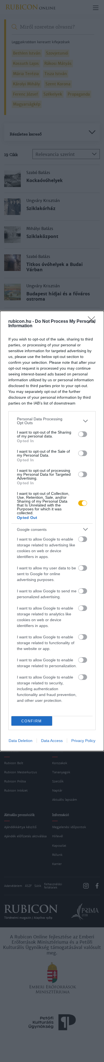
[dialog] (52, 531)
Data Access (52, 740)
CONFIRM (31, 721)
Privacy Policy (83, 740)
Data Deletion (20, 740)
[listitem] (52, 421)
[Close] (93, 321)
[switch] (82, 434)
